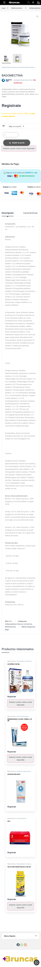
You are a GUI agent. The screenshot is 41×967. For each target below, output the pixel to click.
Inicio (3, 8)
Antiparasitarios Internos (9, 67)
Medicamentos (16, 8)
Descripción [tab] (8, 213)
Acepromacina (27, 771)
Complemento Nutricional (24, 661)
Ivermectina (21, 67)
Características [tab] (30, 213)
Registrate (11, 105)
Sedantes (19, 771)
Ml (4, 126)
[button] (37, 16)
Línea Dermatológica (22, 716)
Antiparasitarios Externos (24, 864)
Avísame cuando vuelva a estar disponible (18, 148)
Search (28, 2)
